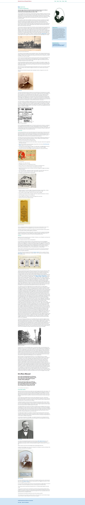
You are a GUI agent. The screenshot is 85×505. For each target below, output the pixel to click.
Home (55, 1)
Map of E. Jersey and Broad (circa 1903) (58, 45)
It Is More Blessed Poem (56, 44)
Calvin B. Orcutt (20, 439)
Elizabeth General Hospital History (24, 1)
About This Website (25, 502)
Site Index (19, 502)
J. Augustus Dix (43, 33)
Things (63, 1)
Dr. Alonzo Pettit (43, 275)
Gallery (66, 1)
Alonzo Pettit (20, 253)
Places (60, 1)
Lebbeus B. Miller (38, 276)
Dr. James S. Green (36, 252)
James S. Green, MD (20, 478)
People (58, 1)
